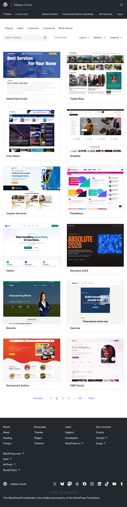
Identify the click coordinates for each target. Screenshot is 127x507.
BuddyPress (11, 470)
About (6, 426)
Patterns (39, 443)
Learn (68, 426)
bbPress (9, 464)
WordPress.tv (74, 443)
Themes (7, 14)
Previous (38, 398)
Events (100, 432)
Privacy (7, 443)
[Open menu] (122, 4)
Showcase (40, 426)
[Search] (45, 37)
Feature (99, 37)
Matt (7, 459)
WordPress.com (13, 453)
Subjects (114, 37)
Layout (82, 37)
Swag (100, 443)
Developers (71, 437)
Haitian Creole (18, 484)
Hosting (7, 437)
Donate (102, 437)
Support (69, 432)
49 (80, 398)
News (6, 432)
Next (91, 398)
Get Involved (103, 426)
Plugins (38, 437)
